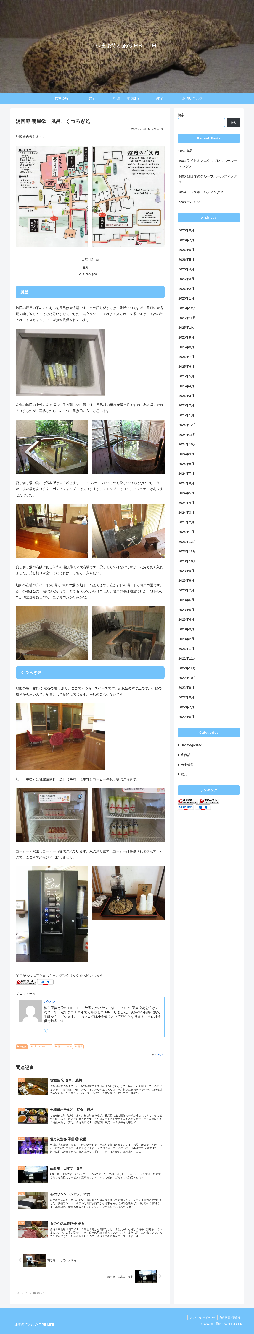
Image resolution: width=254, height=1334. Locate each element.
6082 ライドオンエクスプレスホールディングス (207, 163)
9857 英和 (185, 151)
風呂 (85, 267)
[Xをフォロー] (46, 1031)
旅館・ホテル (65, 1046)
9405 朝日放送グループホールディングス (207, 179)
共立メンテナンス (43, 1046)
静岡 (80, 1046)
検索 (181, 115)
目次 (84, 259)
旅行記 (23, 1046)
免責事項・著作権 (229, 1317)
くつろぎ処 (89, 274)
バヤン (49, 1002)
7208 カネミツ (189, 202)
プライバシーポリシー (202, 1317)
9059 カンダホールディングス (201, 192)
